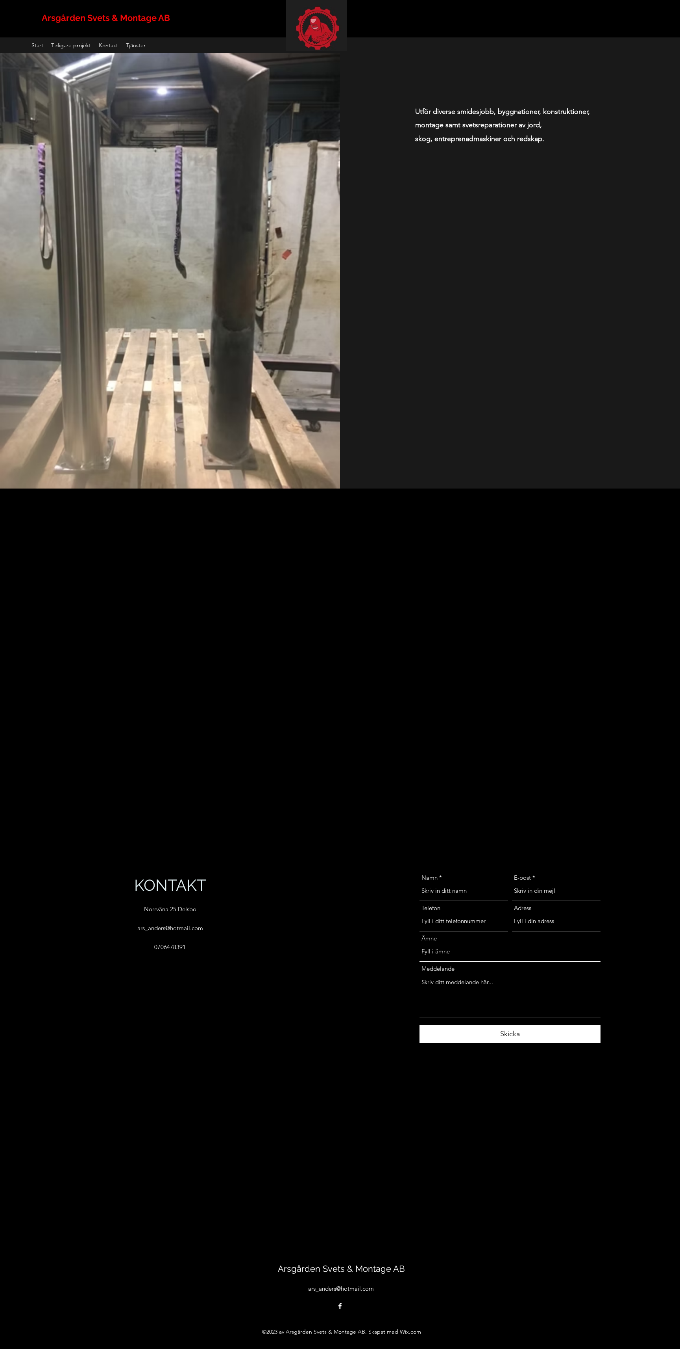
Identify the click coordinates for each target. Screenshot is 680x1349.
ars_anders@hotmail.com (170, 928)
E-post (522, 878)
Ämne (429, 938)
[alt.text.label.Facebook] (340, 1306)
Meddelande (438, 969)
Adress (522, 908)
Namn (429, 878)
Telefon (430, 908)
